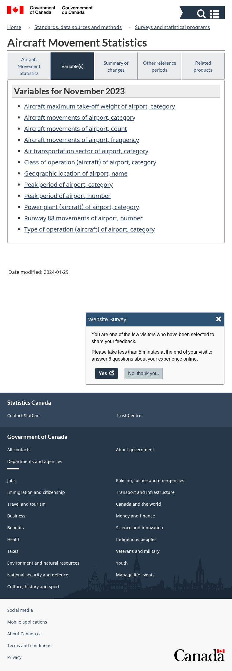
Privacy (14, 657)
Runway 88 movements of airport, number (83, 218)
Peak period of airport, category (68, 184)
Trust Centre (128, 415)
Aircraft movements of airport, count (75, 129)
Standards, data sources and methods (78, 27)
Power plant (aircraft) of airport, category (81, 207)
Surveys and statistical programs (172, 27)
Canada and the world (138, 504)
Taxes (12, 551)
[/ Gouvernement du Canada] (50, 11)
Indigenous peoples (136, 539)
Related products (203, 66)
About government (135, 449)
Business (16, 516)
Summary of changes (116, 66)
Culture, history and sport (33, 586)
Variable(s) (72, 66)
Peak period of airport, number (67, 196)
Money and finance (135, 516)
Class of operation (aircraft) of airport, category (90, 162)
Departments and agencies (34, 461)
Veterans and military (138, 551)
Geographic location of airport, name (75, 173)
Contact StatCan (23, 415)
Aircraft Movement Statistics (29, 66)
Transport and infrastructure (145, 492)
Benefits (15, 527)
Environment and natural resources (43, 563)
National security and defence (37, 575)
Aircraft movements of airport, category (79, 117)
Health (14, 539)
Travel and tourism (26, 504)
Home (14, 27)
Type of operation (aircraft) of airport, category (89, 229)
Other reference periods (159, 66)
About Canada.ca (24, 634)
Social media (20, 610)
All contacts (19, 449)
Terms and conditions (29, 645)
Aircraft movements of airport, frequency (81, 140)
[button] (203, 14)
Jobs (11, 480)
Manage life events (135, 575)
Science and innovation (139, 527)
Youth (122, 563)
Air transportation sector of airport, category (86, 151)
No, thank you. (143, 373)
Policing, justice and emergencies (150, 480)
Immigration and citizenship (36, 492)
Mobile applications (27, 622)
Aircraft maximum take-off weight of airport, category (99, 106)
